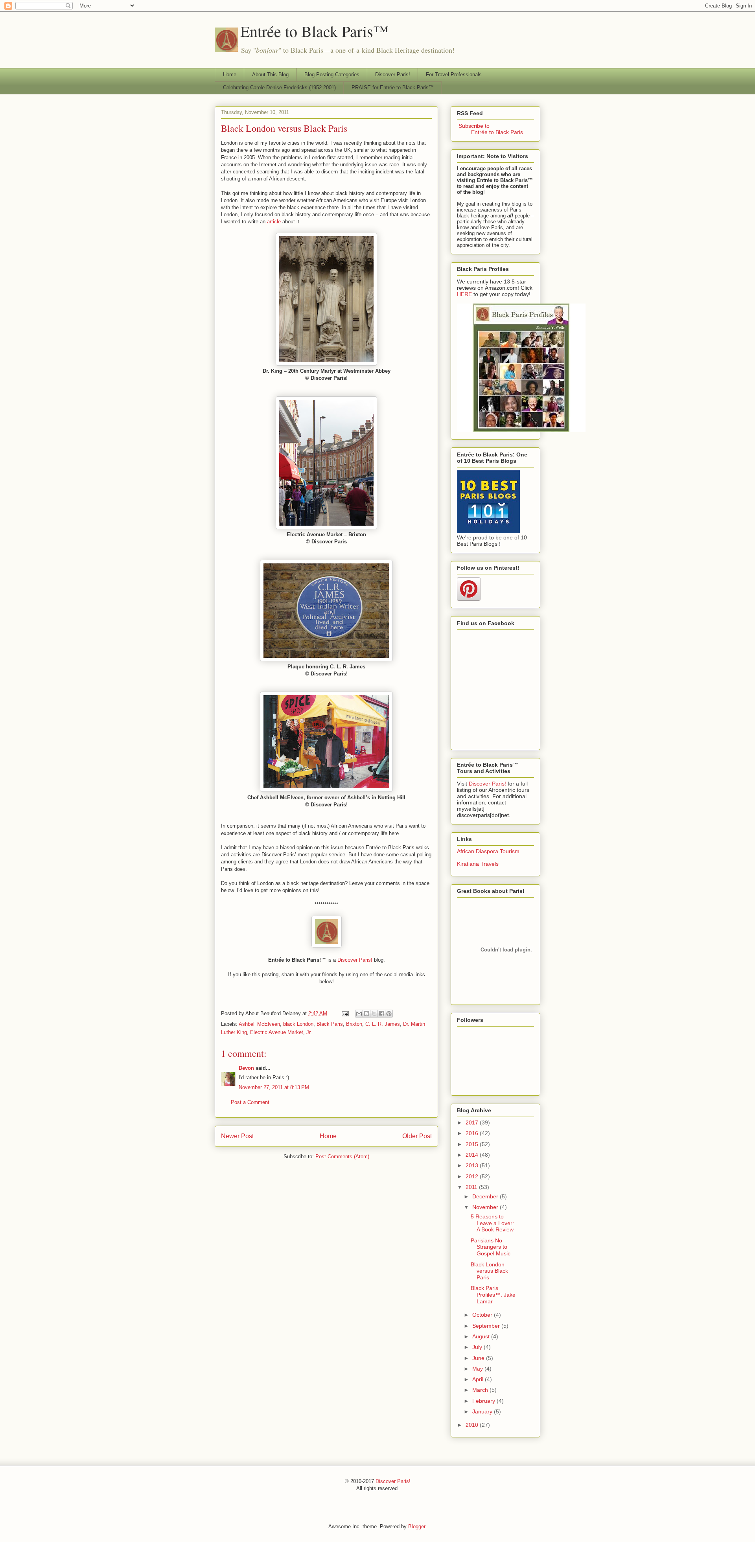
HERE (464, 294)
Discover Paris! (392, 74)
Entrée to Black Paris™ (314, 30)
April (478, 1379)
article (274, 221)
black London (298, 1024)
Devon (246, 1068)
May (478, 1368)
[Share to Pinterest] (389, 1014)
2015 (473, 1144)
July (478, 1347)
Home (229, 74)
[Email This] (359, 1014)
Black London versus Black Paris (284, 128)
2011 (472, 1187)
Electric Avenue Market (276, 1032)
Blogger (416, 1526)
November (486, 1207)
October (483, 1315)
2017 (473, 1122)
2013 (473, 1165)
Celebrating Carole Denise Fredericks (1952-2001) (279, 87)
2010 (473, 1425)
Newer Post (237, 1136)
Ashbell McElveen (259, 1024)
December (486, 1196)
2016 (473, 1133)
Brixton (354, 1024)
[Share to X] (374, 1014)
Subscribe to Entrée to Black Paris (490, 129)
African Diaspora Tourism (488, 851)
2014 (473, 1155)
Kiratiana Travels (478, 864)
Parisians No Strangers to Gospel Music (490, 1247)
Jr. (309, 1032)
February (484, 1401)
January (483, 1411)
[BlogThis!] (366, 1014)
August (481, 1336)
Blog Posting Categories (331, 74)
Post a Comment (250, 1102)
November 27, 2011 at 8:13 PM (274, 1087)
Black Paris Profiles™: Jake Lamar (493, 1295)
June (479, 1358)
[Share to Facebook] (381, 1014)
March (481, 1390)
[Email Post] (344, 1013)
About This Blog (270, 74)
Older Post (417, 1136)
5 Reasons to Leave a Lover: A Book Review (492, 1223)
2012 (473, 1176)
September (486, 1326)
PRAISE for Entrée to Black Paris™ (393, 87)
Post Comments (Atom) (342, 1156)
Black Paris (330, 1024)
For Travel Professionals (454, 74)
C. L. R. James (382, 1024)
